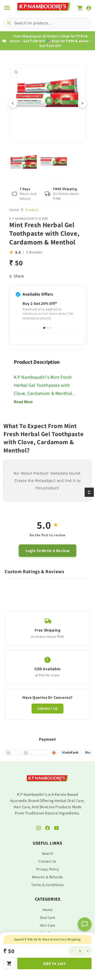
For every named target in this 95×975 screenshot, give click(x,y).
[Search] (9, 23)
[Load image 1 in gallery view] (23, 161)
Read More (23, 402)
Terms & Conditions (47, 884)
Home (14, 209)
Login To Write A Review (48, 550)
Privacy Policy (47, 869)
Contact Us (47, 861)
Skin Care (47, 925)
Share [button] (19, 276)
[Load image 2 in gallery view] (53, 161)
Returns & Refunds (47, 877)
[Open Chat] (85, 924)
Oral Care (47, 917)
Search (47, 853)
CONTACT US (47, 708)
